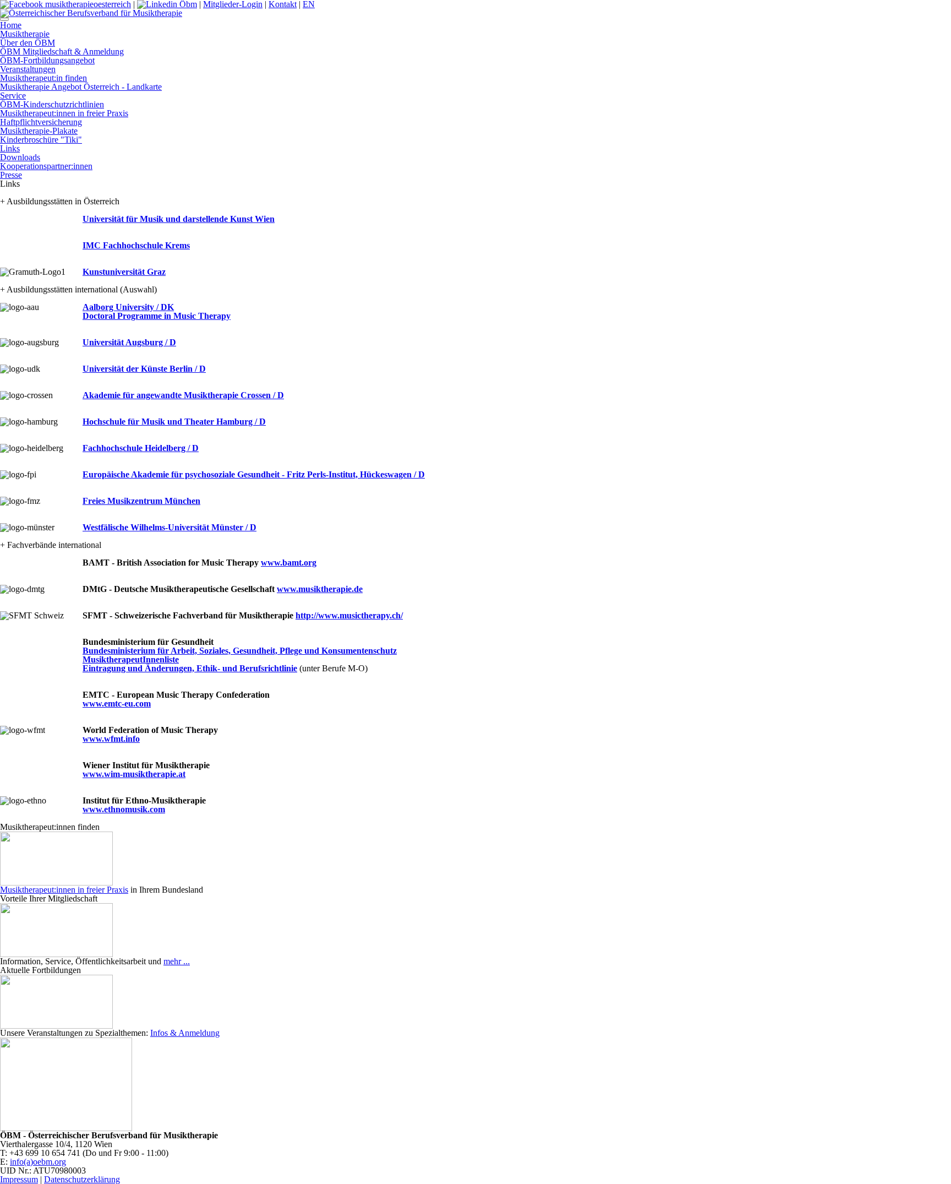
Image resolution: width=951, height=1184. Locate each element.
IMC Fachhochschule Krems (136, 245)
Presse (11, 175)
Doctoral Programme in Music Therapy (157, 316)
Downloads (20, 157)
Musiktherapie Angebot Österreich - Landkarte (81, 86)
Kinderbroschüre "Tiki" (41, 139)
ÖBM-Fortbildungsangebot (47, 60)
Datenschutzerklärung (82, 1179)
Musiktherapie (25, 34)
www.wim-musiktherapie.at (134, 774)
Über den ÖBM (27, 42)
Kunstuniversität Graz (124, 271)
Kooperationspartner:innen (46, 166)
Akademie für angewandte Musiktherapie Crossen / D (183, 395)
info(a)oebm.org (38, 1161)
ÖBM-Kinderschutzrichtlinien (52, 104)
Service (13, 95)
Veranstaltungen (28, 69)
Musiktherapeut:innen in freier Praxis (64, 113)
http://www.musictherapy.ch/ (349, 615)
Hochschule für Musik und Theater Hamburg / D (174, 421)
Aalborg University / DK (128, 307)
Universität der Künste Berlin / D (144, 368)
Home (10, 25)
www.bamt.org (288, 562)
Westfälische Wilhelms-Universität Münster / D (169, 527)
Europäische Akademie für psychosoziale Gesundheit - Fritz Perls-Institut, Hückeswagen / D (254, 474)
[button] (4, 19)
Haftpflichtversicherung (41, 122)
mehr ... (176, 961)
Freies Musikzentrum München (141, 501)
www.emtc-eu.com (117, 703)
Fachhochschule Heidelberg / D (141, 448)
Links (10, 148)
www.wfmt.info (111, 738)
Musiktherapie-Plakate (39, 130)
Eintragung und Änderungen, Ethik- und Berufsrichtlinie (190, 668)
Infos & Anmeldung (185, 1033)
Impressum (19, 1179)
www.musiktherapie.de (320, 589)
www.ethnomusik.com (124, 809)
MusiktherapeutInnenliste (131, 659)
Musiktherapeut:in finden (43, 78)
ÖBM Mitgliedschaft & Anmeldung (62, 51)
